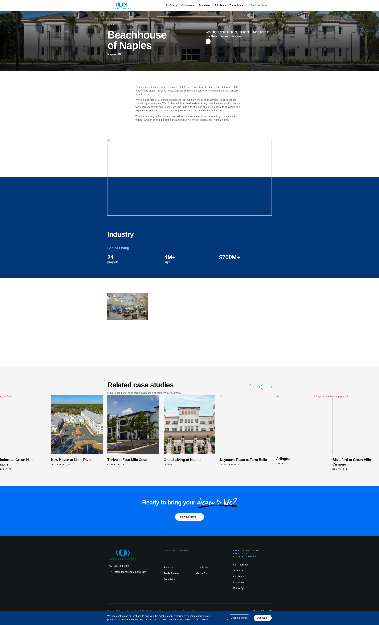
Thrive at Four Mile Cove (71, 460)
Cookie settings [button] (239, 618)
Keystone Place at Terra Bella (187, 460)
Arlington (228, 459)
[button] (254, 387)
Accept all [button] (262, 618)
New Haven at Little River (353, 460)
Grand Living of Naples (127, 460)
